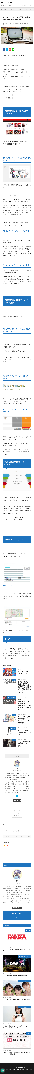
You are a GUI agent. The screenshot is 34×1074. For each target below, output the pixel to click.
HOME (4, 9)
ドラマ (29, 1033)
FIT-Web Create (15, 1069)
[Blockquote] (17, 836)
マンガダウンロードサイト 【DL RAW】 (24, 672)
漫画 (20, 9)
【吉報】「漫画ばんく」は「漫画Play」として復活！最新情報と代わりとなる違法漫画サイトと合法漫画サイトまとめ (24, 687)
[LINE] (13, 49)
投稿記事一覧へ (16, 907)
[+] (25, 836)
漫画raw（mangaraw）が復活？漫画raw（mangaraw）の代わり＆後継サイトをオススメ (24, 704)
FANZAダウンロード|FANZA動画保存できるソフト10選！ (16, 950)
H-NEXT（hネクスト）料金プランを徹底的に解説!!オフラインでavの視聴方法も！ (17, 1053)
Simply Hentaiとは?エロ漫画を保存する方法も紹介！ (24, 732)
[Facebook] (4, 49)
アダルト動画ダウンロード (25, 956)
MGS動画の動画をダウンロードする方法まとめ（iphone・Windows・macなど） (15, 1026)
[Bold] (4, 836)
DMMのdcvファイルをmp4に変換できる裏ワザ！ (15, 975)
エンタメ (14, 5)
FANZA (29, 930)
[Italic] (6, 836)
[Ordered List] (13, 836)
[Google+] (10, 49)
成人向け (29, 5)
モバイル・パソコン (6, 5)
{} (23, 836)
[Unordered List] (15, 836)
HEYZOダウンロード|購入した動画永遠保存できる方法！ (16, 1000)
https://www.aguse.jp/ (9, 585)
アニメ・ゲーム (22, 5)
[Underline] (8, 836)
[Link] (21, 836)
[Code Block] (19, 836)
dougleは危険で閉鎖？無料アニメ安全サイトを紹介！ (24, 744)
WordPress (29, 1069)
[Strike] (11, 836)
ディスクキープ (7, 3)
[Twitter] (7, 49)
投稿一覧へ (16, 800)
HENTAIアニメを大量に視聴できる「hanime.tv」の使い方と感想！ (24, 720)
